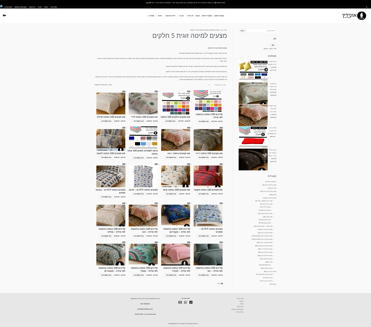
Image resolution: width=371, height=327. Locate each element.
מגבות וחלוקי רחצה (270, 185)
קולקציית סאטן (219, 16)
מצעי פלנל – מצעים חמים (264, 226)
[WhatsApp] (185, 302)
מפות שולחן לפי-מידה (269, 191)
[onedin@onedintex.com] (180, 302)
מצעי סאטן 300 (265, 220)
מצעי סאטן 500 (265, 223)
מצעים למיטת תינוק (266, 255)
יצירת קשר (32, 7)
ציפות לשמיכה (268, 268)
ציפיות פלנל (268, 277)
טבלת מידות (8, 7)
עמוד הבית (54, 7)
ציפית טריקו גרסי (267, 281)
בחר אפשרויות (204, 121)
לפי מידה (190, 16)
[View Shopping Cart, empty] (5, 16)
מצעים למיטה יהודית (266, 242)
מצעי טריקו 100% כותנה (264, 201)
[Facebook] (191, 302)
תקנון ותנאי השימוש (20, 7)
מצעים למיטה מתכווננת (265, 246)
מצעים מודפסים (267, 259)
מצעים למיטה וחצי (266, 229)
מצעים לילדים (266, 207)
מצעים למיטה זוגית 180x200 (262, 236)
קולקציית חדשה (207, 16)
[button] (367, 7)
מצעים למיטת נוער (266, 252)
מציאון (274, 194)
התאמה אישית (272, 181)
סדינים (270, 262)
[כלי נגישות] (1, 6)
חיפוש (242, 31)
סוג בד (181, 16)
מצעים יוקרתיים (271, 198)
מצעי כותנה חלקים (266, 213)
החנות (46, 7)
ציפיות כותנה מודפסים (265, 274)
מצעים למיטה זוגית (266, 233)
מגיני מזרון (273, 188)
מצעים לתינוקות (265, 210)
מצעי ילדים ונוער (267, 204)
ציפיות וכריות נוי (271, 271)
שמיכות (274, 284)
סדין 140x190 (264, 265)
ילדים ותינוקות (170, 16)
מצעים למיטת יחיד (266, 249)
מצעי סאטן (269, 217)
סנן (273, 45)
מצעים (197, 16)
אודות (40, 7)
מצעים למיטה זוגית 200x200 (262, 239)
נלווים (160, 16)
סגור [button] (147, 2)
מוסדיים (151, 16)
